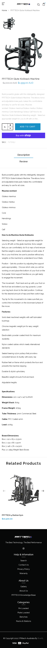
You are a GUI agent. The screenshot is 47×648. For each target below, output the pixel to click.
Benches (23, 617)
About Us (23, 591)
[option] (9, 24)
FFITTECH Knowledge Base (24, 595)
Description (23, 155)
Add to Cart (28, 127)
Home (4, 10)
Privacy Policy (23, 569)
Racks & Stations (23, 621)
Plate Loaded (24, 613)
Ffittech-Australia (27, 638)
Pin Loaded (23, 608)
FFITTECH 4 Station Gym (12, 515)
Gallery (23, 586)
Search (23, 560)
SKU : (4, 142)
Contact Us (24, 565)
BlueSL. (41, 638)
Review (23, 161)
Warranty (23, 573)
